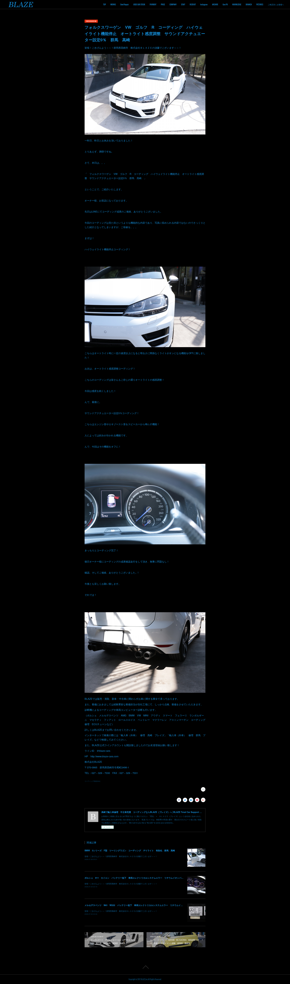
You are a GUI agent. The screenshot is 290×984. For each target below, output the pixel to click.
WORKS (113, 4)
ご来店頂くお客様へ (276, 4)
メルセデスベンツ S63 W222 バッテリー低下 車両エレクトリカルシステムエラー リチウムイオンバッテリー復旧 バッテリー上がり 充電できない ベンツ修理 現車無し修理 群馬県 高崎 (180, 905)
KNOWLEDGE (236, 4)
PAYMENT (153, 4)
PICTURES (259, 4)
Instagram (204, 4)
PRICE (163, 4)
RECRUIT (193, 4)
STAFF (183, 4)
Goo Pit (225, 4)
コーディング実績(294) (92, 781)
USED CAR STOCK (139, 4)
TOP (104, 4)
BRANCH (249, 4)
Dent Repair (124, 4)
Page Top (145, 967)
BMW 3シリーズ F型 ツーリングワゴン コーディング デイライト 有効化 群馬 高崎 (130, 850)
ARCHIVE (215, 4)
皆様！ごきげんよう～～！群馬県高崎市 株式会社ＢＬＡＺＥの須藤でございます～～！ (121, 856)
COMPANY (173, 4)
